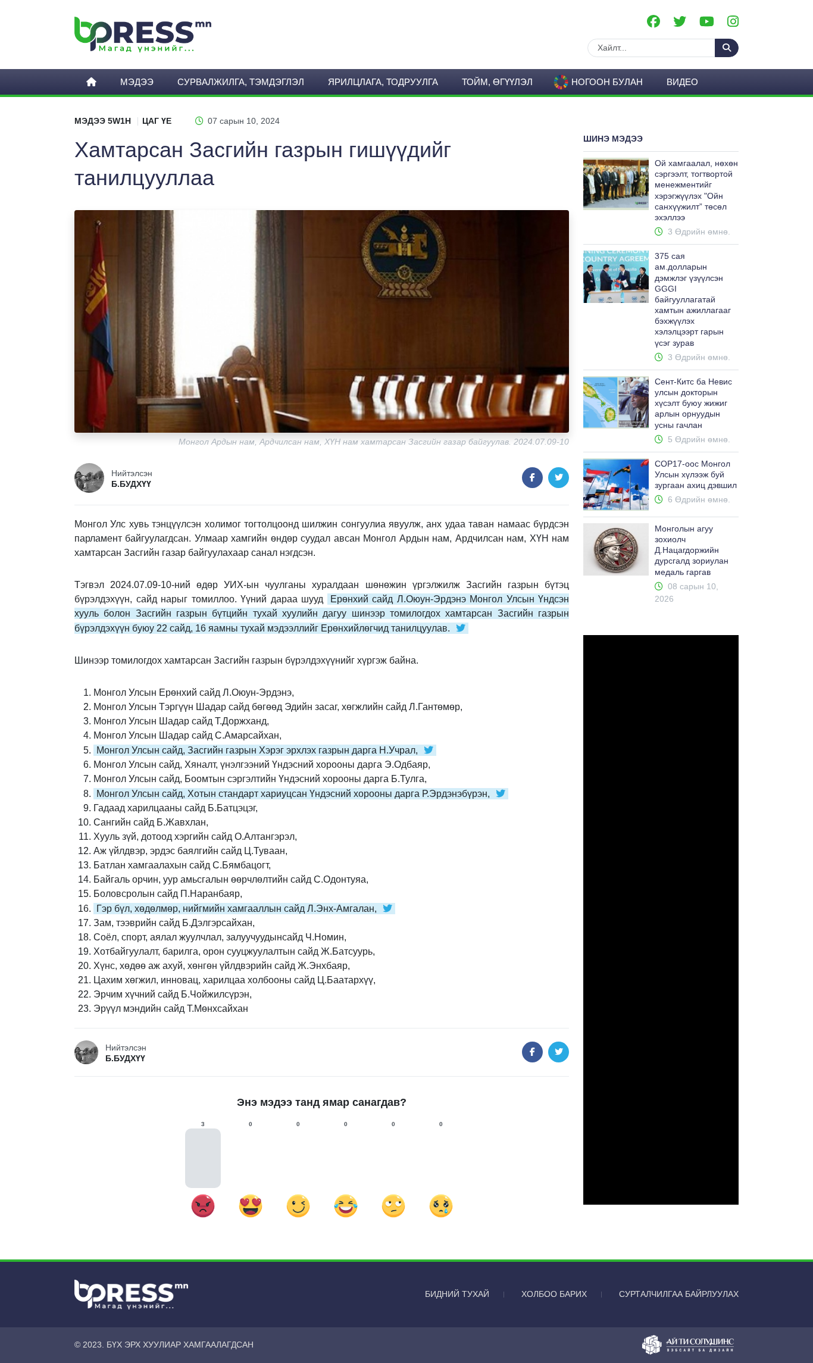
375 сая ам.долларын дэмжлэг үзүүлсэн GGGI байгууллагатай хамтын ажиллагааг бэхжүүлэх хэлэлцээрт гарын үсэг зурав (693, 299)
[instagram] (733, 21)
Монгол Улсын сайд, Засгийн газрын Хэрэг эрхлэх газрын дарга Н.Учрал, (257, 750)
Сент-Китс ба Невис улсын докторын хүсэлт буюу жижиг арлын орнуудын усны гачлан (693, 403)
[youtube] (706, 21)
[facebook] (653, 21)
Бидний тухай (457, 1294)
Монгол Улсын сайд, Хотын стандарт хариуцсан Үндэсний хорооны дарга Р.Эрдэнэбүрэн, (293, 794)
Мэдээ (137, 82)
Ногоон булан (607, 82)
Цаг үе (156, 121)
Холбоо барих (554, 1294)
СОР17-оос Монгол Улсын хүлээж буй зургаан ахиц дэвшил (696, 474)
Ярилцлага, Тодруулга (383, 82)
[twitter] (679, 21)
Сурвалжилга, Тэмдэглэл (240, 82)
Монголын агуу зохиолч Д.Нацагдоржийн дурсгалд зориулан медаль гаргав (691, 550)
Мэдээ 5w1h (102, 121)
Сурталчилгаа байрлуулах (679, 1294)
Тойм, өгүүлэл (497, 82)
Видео (682, 82)
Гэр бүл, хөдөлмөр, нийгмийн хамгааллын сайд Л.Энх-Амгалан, (236, 909)
